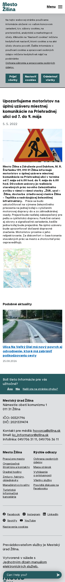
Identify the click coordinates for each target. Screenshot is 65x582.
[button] (17, 268)
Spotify (12, 520)
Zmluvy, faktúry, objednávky (13, 478)
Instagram (33, 514)
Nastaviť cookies (30, 78)
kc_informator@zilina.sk (30, 435)
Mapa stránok (42, 467)
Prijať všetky (13, 78)
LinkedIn (52, 514)
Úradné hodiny (12, 471)
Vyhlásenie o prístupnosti (42, 473)
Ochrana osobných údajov (45, 460)
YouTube (30, 520)
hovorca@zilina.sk (46, 430)
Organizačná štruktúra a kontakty (16, 465)
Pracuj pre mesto (14, 458)
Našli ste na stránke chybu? (40, 388)
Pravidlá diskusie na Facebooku (46, 487)
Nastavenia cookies (15, 526)
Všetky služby (42, 480)
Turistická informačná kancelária (10, 493)
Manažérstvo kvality (16, 485)
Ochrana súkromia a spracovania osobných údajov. (30, 65)
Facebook (13, 514)
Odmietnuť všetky (50, 78)
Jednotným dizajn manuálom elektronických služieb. (25, 564)
